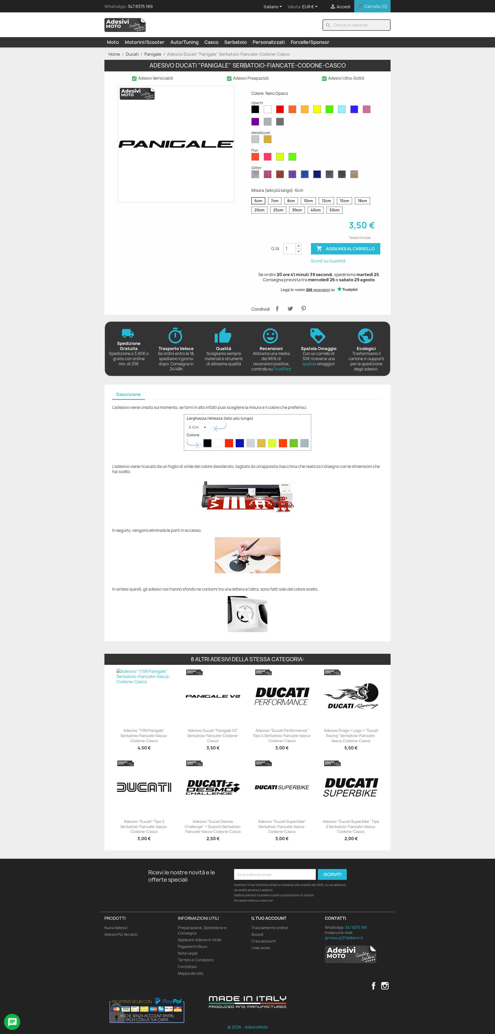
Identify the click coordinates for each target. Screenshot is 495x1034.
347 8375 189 (140, 6)
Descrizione (128, 394)
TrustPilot (282, 369)
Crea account (263, 941)
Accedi (257, 934)
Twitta (290, 308)
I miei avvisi (260, 947)
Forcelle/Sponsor (310, 42)
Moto (113, 42)
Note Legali (187, 953)
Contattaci (187, 966)
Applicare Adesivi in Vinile (199, 939)
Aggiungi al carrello (345, 248)
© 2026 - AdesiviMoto (247, 1027)
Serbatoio (235, 42)
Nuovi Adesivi (115, 927)
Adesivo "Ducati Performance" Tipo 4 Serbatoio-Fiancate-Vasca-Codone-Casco (282, 735)
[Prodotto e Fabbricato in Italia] (247, 1002)
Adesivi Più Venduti (120, 934)
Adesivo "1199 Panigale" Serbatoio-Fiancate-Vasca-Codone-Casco (144, 735)
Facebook (373, 986)
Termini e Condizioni (195, 959)
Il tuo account (268, 918)
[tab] (128, 395)
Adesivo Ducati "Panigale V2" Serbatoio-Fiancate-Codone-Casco (213, 735)
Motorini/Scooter (144, 42)
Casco (211, 42)
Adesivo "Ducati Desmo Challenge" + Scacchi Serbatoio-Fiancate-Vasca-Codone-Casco (213, 826)
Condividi (277, 308)
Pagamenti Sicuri (192, 946)
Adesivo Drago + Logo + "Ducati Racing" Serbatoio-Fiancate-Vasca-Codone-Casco (351, 735)
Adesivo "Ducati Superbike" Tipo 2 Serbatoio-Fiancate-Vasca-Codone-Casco (351, 826)
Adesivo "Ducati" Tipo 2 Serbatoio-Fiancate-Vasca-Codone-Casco (144, 826)
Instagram (385, 986)
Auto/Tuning (184, 42)
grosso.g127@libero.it (344, 937)
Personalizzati (269, 42)
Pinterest (303, 308)
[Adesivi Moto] (125, 25)
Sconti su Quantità (328, 261)
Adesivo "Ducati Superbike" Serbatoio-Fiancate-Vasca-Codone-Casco (282, 826)
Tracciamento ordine (269, 927)
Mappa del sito (190, 973)
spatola (309, 364)
